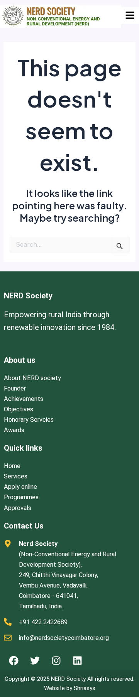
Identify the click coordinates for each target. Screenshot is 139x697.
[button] (129, 15)
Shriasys (84, 688)
